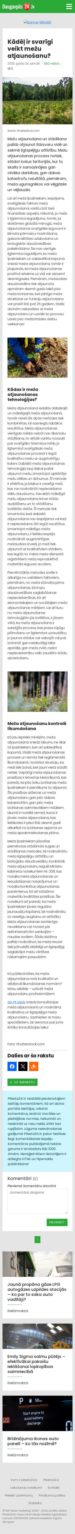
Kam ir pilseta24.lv (24, 1480)
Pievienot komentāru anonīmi (32, 1186)
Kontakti (54, 1488)
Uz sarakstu (24, 1082)
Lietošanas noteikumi (26, 1488)
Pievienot (57, 1222)
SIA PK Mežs (16, 1002)
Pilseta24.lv (51, 1480)
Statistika (35, 1503)
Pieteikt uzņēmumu (19, 1495)
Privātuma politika (52, 1495)
